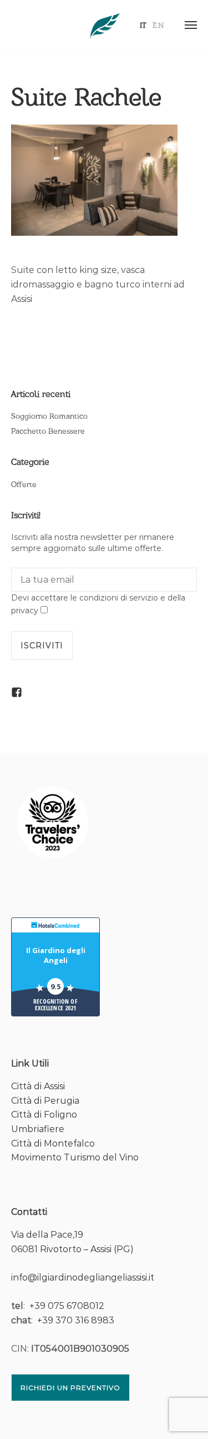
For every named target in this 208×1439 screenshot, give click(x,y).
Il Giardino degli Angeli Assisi (104, 25)
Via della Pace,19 (47, 1234)
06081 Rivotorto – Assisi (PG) (72, 1249)
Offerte (24, 484)
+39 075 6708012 (66, 1306)
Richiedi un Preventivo (70, 1387)
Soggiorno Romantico (49, 415)
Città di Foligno (44, 1114)
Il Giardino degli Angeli (55, 955)
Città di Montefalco (53, 1143)
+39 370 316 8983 (75, 1320)
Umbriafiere (37, 1129)
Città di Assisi (38, 1086)
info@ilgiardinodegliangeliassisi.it (82, 1277)
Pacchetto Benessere (48, 430)
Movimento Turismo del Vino (75, 1157)
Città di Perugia (45, 1100)
